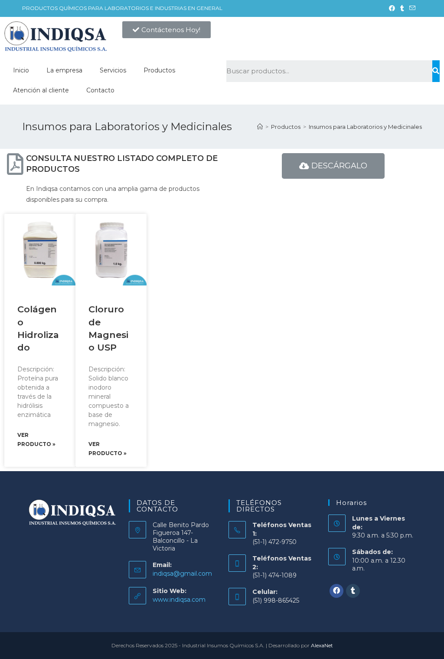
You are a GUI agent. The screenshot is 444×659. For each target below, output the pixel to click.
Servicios (113, 70)
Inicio (21, 70)
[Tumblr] (353, 591)
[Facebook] (336, 591)
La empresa (64, 70)
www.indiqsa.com (179, 599)
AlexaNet (322, 645)
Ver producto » (36, 440)
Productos (159, 70)
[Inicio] (260, 126)
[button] (166, 29)
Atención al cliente (41, 90)
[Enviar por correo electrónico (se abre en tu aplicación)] (411, 8)
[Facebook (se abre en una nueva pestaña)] (392, 8)
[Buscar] (436, 71)
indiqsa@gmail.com (182, 573)
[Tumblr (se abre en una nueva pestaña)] (402, 8)
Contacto (100, 90)
